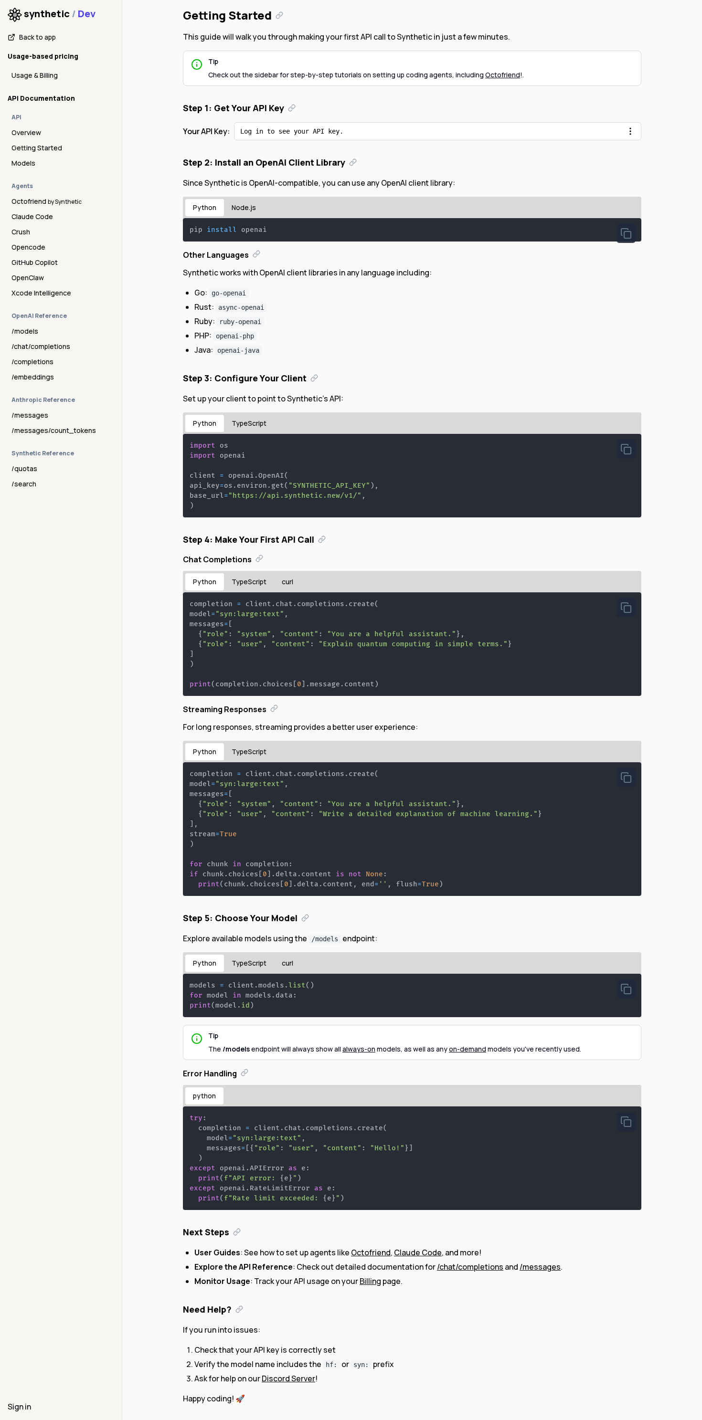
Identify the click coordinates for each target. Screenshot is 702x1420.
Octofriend (502, 74)
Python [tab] (204, 207)
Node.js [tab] (244, 207)
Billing (370, 1281)
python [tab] (204, 1095)
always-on (358, 1048)
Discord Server (288, 1378)
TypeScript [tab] (249, 423)
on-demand (467, 1048)
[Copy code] (626, 233)
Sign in (19, 1406)
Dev (87, 13)
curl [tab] (287, 581)
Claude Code (418, 1252)
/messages (540, 1267)
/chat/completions (470, 1267)
